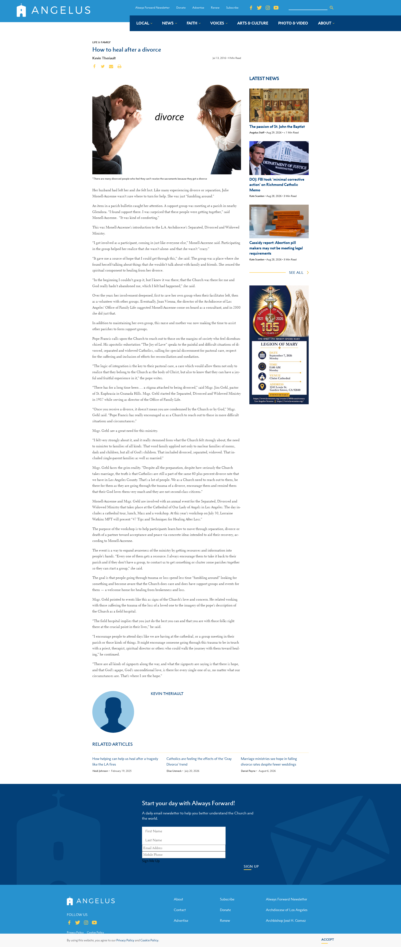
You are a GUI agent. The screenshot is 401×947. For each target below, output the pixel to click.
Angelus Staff (256, 132)
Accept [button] (327, 939)
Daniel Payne (248, 771)
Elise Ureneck (174, 771)
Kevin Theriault (104, 58)
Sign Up (251, 866)
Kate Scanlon (256, 196)
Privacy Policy (125, 940)
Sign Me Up (151, 861)
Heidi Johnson (100, 771)
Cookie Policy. (149, 940)
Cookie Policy (95, 932)
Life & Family (101, 42)
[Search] (331, 7)
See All (296, 272)
